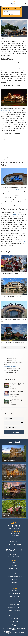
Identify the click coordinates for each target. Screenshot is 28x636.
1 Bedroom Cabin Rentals (14, 593)
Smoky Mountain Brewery (14, 214)
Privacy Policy (14, 582)
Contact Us (14, 585)
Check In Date (14, 418)
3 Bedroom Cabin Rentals (14, 599)
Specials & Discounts (14, 568)
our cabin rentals (22, 241)
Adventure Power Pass (14, 571)
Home (14, 562)
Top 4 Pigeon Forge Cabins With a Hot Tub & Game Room (17, 385)
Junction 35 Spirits (12, 137)
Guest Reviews (14, 573)
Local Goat (23, 64)
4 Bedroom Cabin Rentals (14, 601)
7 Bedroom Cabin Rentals (14, 610)
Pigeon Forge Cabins (14, 615)
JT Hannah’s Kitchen (5, 110)
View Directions (14, 538)
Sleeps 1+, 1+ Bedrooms (11, 427)
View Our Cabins (14, 432)
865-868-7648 (15, 550)
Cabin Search (14, 590)
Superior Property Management (14, 576)
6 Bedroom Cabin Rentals (14, 607)
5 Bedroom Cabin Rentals (14, 604)
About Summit (14, 565)
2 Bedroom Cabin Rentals (14, 596)
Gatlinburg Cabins (14, 618)
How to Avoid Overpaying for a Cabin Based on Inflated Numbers (16, 393)
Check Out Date (14, 423)
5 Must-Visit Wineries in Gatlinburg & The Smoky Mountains (16, 400)
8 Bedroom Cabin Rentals (14, 613)
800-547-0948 (15, 544)
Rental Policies (14, 579)
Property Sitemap (14, 621)
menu (25, 3)
